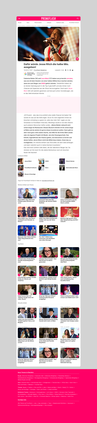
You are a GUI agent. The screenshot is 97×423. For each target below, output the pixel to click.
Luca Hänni (45, 78)
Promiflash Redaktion (40, 70)
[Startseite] (48, 18)
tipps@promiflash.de (48, 180)
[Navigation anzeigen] (19, 18)
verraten (70, 78)
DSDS (43, 83)
